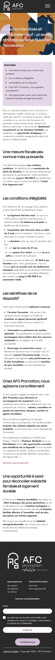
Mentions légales (11, 651)
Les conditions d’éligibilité (21, 78)
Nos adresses (12, 585)
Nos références (12, 588)
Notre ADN (33, 585)
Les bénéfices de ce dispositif (23, 82)
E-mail (6, 606)
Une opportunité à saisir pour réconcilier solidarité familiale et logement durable (26, 96)
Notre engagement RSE (37, 588)
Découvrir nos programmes (15, 462)
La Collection (12, 592)
